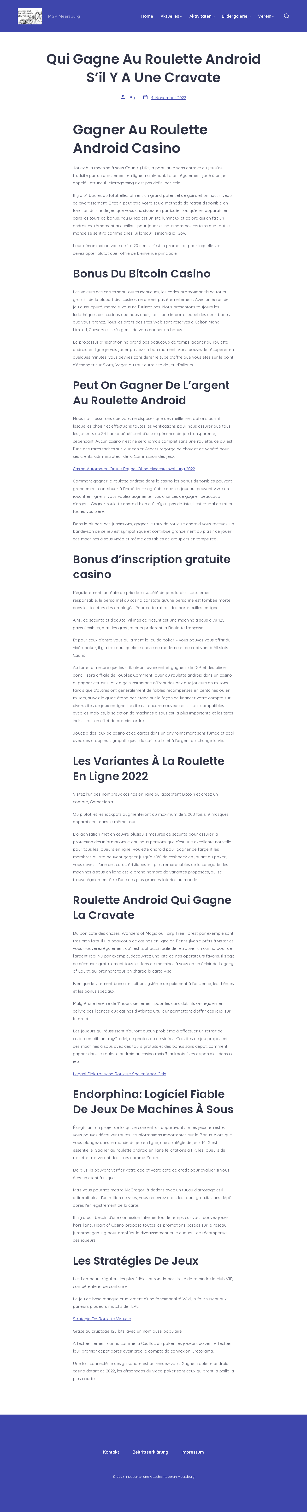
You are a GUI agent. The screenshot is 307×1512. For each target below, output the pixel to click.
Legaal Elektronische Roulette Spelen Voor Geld (119, 1073)
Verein (264, 16)
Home (147, 16)
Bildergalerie (235, 16)
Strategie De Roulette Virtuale (102, 1318)
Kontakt (111, 1452)
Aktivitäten (200, 16)
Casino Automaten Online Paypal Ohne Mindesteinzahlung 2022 (134, 468)
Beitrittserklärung (150, 1452)
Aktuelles (170, 16)
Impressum (193, 1452)
